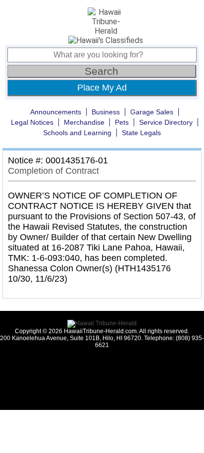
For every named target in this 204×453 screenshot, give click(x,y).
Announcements (55, 112)
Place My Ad (102, 88)
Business (106, 112)
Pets (122, 122)
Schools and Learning (77, 133)
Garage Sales (151, 112)
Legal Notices (32, 122)
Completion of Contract (53, 171)
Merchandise (84, 122)
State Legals (141, 133)
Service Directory (166, 122)
